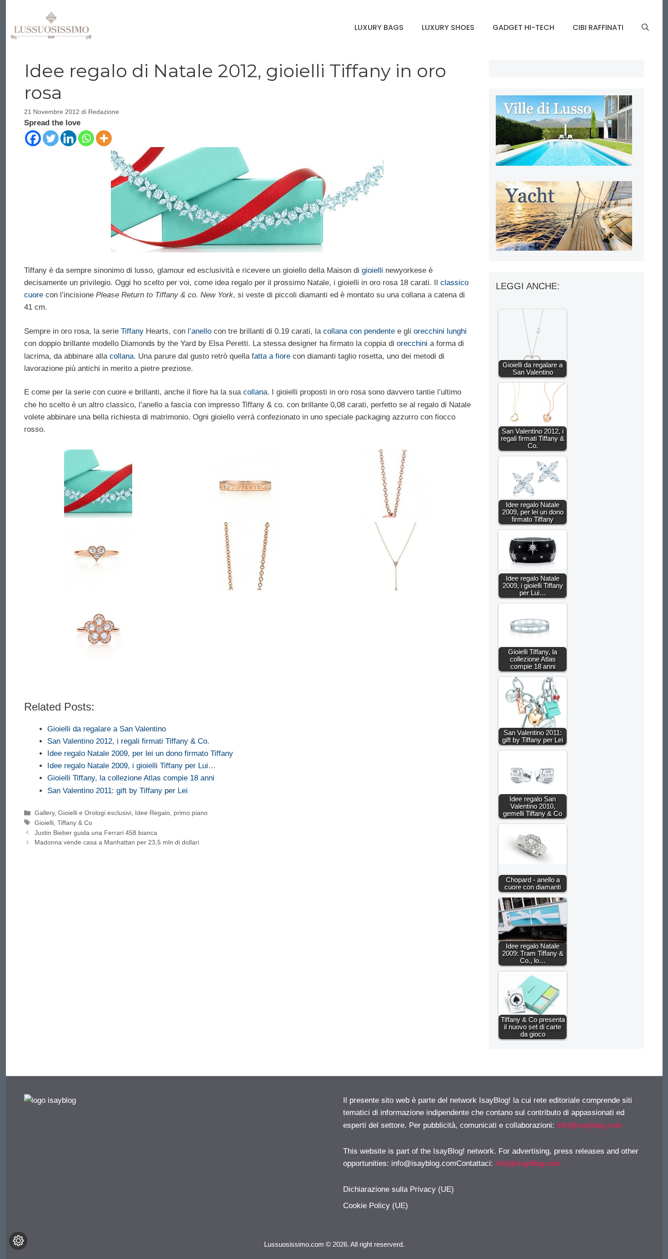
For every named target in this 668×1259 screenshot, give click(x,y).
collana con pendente (359, 331)
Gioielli (44, 822)
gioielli (372, 270)
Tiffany (132, 331)
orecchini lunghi (439, 331)
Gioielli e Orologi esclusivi (94, 812)
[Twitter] (51, 138)
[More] (104, 138)
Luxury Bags (379, 27)
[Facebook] (33, 138)
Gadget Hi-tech (523, 27)
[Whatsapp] (86, 138)
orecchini (412, 343)
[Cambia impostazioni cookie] (18, 1241)
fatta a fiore (271, 356)
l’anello (199, 331)
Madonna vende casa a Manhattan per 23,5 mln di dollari (117, 842)
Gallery (45, 812)
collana (122, 356)
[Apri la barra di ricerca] (645, 27)
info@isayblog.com (589, 1125)
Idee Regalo (152, 812)
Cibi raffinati (598, 27)
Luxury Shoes (448, 27)
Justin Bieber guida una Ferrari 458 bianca (96, 832)
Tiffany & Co (74, 822)
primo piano (191, 812)
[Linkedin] (68, 138)
